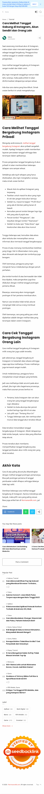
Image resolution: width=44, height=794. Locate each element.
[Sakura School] (17, 627)
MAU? (34, 4)
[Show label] (7, 726)
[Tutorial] (15, 578)
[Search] (40, 12)
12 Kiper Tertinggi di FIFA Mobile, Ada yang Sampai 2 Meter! (22, 691)
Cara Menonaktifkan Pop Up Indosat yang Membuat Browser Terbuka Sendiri (22, 582)
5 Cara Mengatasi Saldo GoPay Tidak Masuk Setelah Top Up (22, 654)
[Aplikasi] (10, 604)
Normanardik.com (29, 500)
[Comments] (7, 587)
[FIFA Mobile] (12, 687)
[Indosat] (10, 578)
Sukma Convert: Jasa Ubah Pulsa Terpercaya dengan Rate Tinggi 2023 (23, 596)
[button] (6, 12)
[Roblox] (14, 639)
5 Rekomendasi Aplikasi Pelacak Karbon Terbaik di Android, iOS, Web (24, 607)
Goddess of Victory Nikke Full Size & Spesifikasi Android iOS (22, 677)
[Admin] (10, 37)
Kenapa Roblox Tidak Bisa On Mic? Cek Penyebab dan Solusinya (23, 642)
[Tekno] (10, 592)
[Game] (10, 627)
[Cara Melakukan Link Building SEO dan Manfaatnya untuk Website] (16, 536)
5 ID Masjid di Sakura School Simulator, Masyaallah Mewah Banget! (23, 631)
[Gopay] (10, 650)
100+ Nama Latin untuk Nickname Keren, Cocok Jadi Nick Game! (21, 665)
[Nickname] (11, 662)
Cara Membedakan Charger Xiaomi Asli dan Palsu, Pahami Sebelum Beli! (23, 619)
